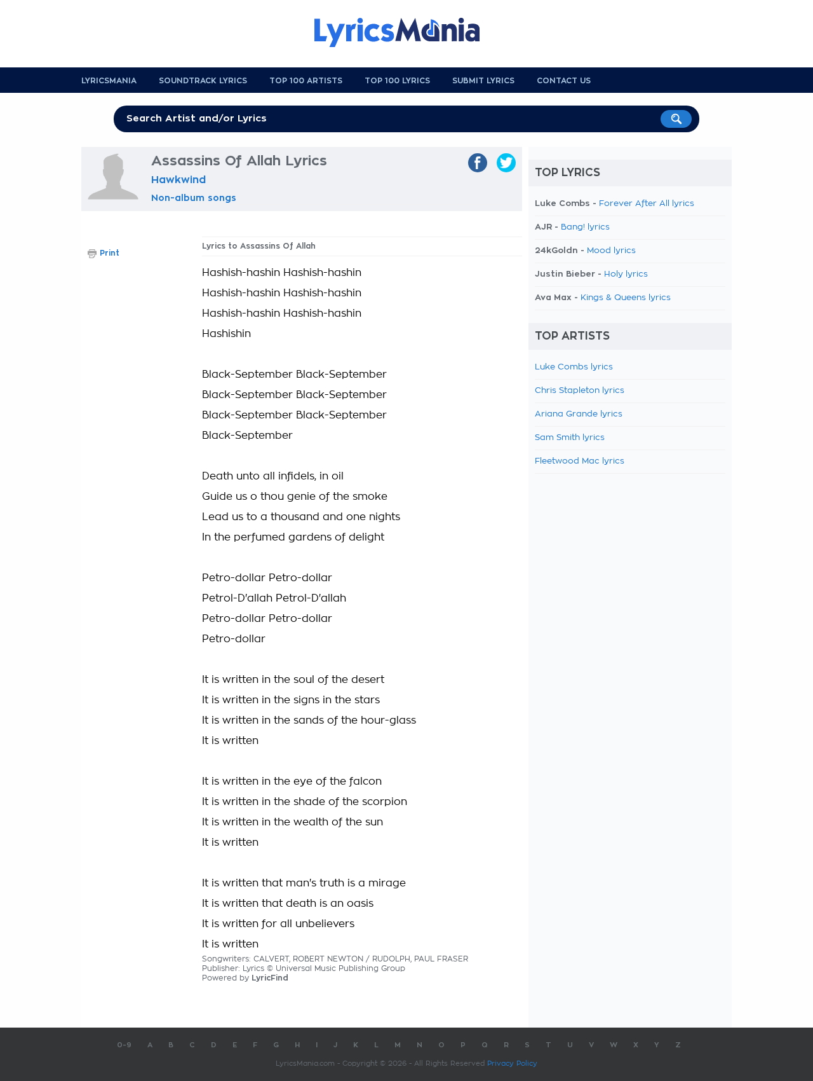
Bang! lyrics (585, 227)
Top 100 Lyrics (397, 81)
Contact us (564, 81)
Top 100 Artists (305, 81)
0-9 (124, 1045)
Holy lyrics (626, 274)
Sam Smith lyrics (570, 438)
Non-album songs (193, 197)
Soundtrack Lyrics (203, 81)
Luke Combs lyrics (574, 367)
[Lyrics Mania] (406, 32)
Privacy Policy (512, 1063)
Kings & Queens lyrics (626, 298)
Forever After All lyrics (646, 204)
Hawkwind (178, 180)
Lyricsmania (109, 81)
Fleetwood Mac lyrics (579, 461)
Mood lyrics (611, 251)
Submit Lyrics (483, 81)
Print (109, 253)
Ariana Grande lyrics (578, 414)
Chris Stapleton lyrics (579, 391)
